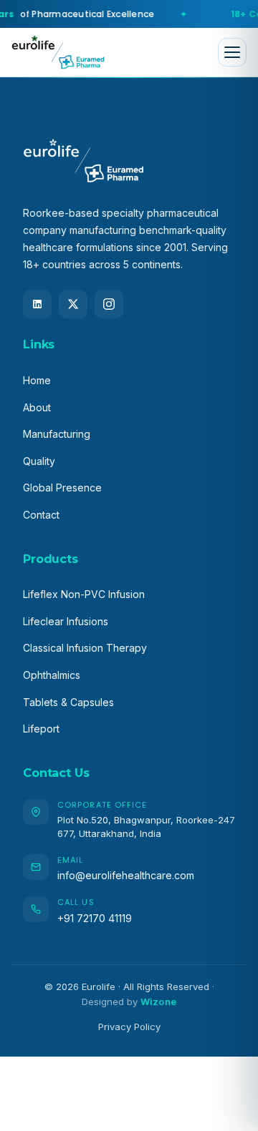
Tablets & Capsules (68, 702)
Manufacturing (56, 434)
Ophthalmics (51, 675)
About (37, 407)
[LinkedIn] (37, 304)
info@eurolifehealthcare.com (125, 875)
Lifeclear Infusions (65, 621)
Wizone (158, 1001)
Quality (39, 461)
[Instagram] (109, 304)
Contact (41, 515)
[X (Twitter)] (73, 304)
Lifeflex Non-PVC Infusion (84, 594)
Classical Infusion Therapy (85, 648)
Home (37, 380)
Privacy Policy (129, 1026)
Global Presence (62, 487)
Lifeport (41, 729)
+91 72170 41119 (94, 918)
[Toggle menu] (232, 52)
